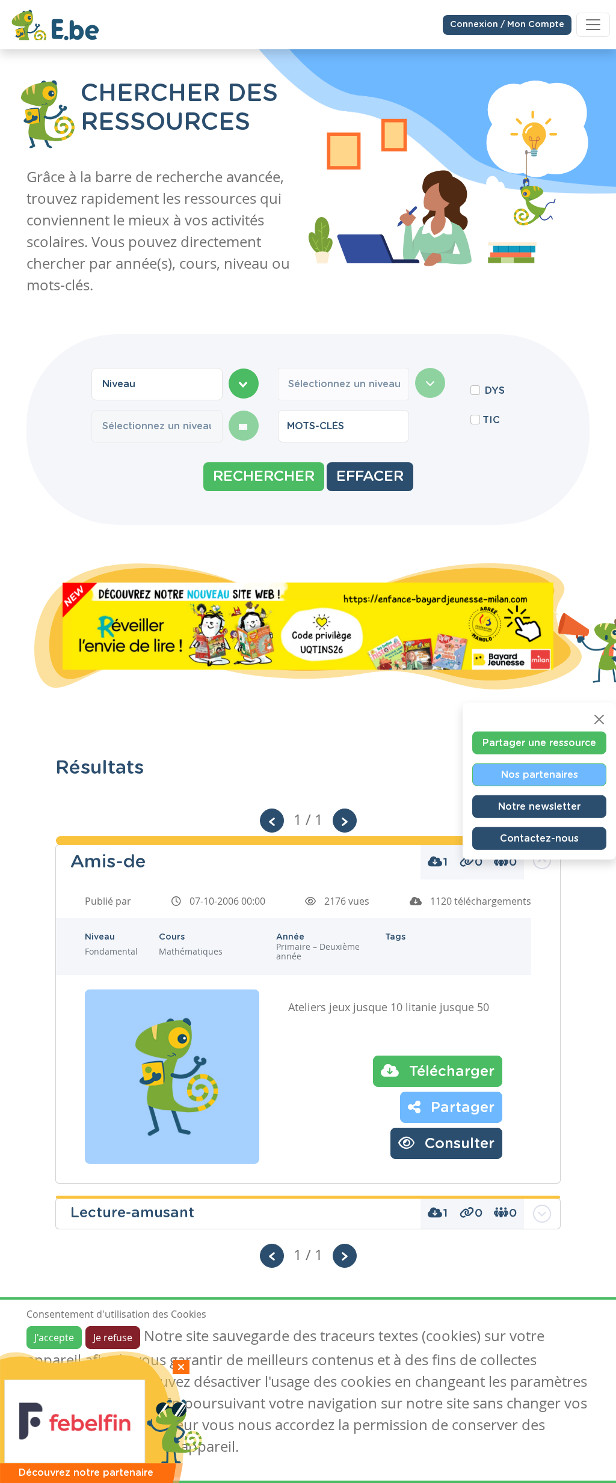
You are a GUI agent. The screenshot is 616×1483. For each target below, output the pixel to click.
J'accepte (54, 1337)
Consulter (457, 1144)
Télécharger (449, 1072)
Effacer (370, 476)
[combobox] (157, 384)
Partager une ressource (539, 742)
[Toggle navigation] (593, 25)
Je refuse (112, 1337)
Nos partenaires (539, 774)
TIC (491, 420)
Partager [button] (460, 1108)
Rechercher (264, 476)
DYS (495, 391)
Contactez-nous (539, 838)
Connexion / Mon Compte (507, 24)
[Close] (599, 719)
